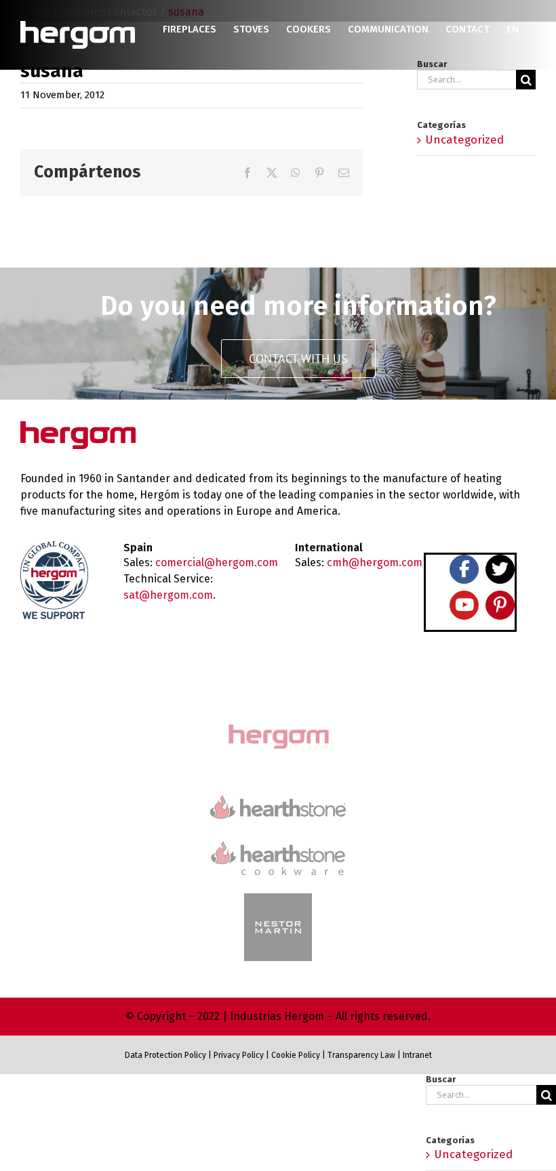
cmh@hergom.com (374, 562)
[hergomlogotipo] (78, 427)
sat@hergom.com (168, 595)
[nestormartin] (278, 899)
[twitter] (500, 569)
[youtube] (464, 605)
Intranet (417, 1055)
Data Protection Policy (165, 1055)
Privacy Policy (239, 1055)
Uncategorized (464, 140)
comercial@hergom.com (216, 562)
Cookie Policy (295, 1055)
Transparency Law (360, 1055)
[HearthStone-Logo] (278, 801)
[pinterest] (500, 605)
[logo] (278, 839)
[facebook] (464, 569)
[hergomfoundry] (278, 726)
